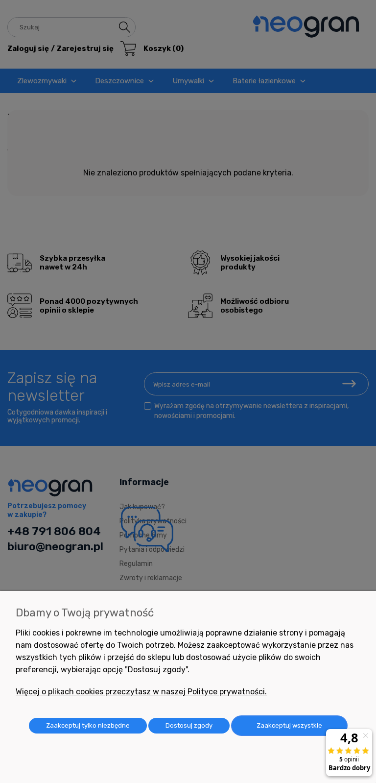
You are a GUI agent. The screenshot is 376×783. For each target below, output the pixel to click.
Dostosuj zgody (188, 725)
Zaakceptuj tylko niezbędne (88, 725)
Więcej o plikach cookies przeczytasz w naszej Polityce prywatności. (141, 691)
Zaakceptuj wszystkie (289, 725)
